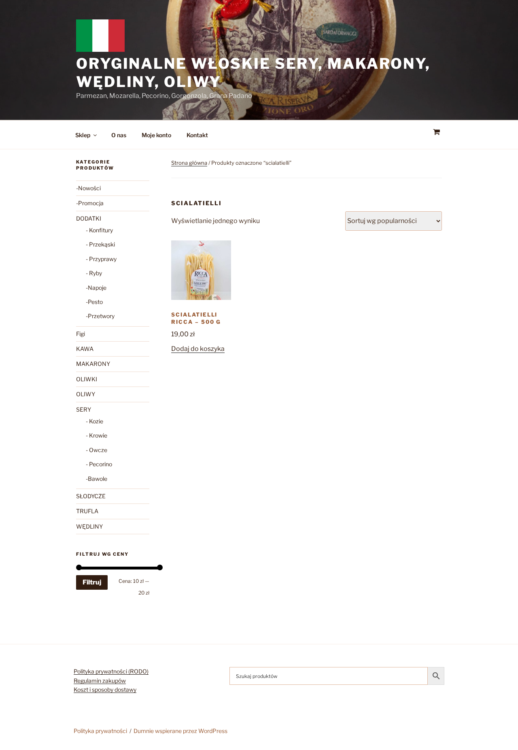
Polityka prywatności (100, 730)
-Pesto (94, 301)
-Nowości (88, 188)
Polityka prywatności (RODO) (111, 671)
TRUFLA (87, 511)
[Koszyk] (436, 132)
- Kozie (94, 421)
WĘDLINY (89, 526)
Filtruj (92, 582)
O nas (118, 135)
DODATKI (88, 218)
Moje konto (156, 135)
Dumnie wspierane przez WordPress (180, 730)
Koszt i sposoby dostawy (105, 689)
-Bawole (96, 478)
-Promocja (90, 203)
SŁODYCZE (91, 496)
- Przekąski (100, 244)
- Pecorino (99, 464)
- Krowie (96, 435)
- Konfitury (99, 230)
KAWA (84, 348)
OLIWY (85, 394)
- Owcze (96, 449)
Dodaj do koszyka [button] (198, 349)
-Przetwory (100, 315)
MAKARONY (93, 363)
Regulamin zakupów (100, 680)
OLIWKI (86, 379)
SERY (83, 409)
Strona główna (189, 162)
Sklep (82, 135)
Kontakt (197, 135)
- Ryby (94, 273)
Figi (80, 333)
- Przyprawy (101, 258)
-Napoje (96, 287)
